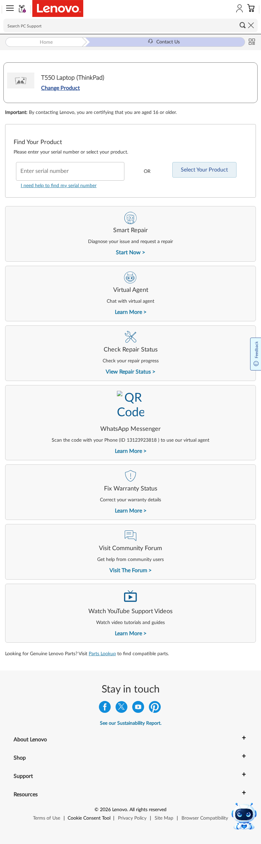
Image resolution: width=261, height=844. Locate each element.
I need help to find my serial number (59, 185)
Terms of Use (46, 818)
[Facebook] (105, 709)
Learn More (128, 312)
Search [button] (243, 25)
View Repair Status (128, 372)
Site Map (164, 818)
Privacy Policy (132, 818)
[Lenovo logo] (57, 8)
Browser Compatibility (204, 818)
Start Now (128, 252)
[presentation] (130, 233)
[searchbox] (130, 25)
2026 (105, 809)
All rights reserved (148, 809)
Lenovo (119, 809)
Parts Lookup (102, 653)
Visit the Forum (128, 570)
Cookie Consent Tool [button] (89, 818)
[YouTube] (138, 709)
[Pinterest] (155, 709)
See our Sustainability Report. (130, 723)
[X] (121, 709)
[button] (8, 9)
